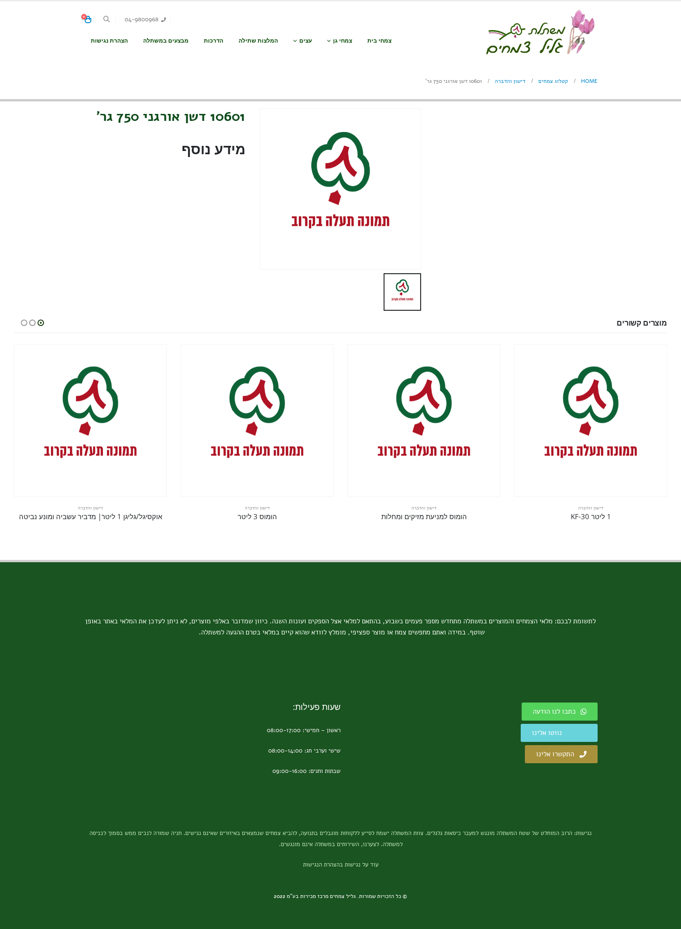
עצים (305, 40)
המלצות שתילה (258, 40)
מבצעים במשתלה (166, 40)
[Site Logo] (540, 32)
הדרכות (213, 40)
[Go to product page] (591, 420)
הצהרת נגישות (109, 40)
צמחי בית (379, 40)
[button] (107, 19)
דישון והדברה (590, 508)
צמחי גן (342, 40)
